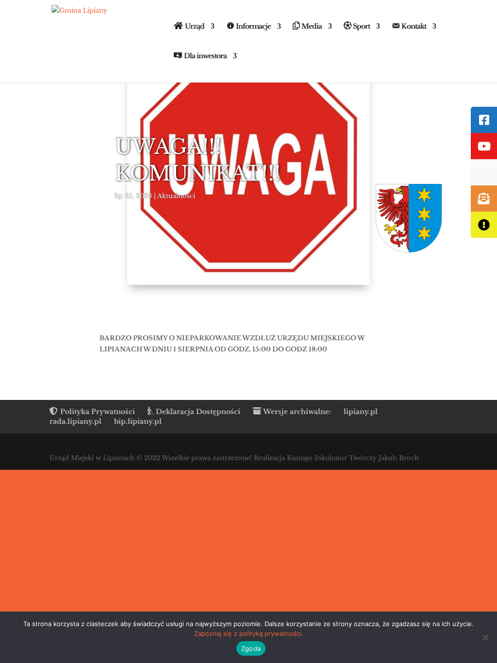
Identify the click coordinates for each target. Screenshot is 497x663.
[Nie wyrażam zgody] (485, 637)
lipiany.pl (361, 411)
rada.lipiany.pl (75, 421)
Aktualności (176, 196)
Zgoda (251, 648)
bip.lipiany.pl (138, 421)
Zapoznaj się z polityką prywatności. (248, 633)
